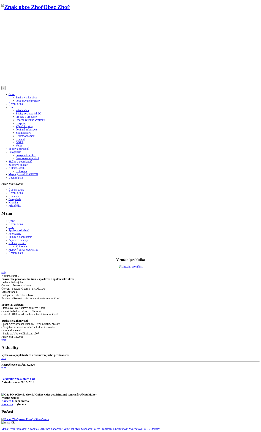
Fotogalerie (15, 151)
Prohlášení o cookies (27, 428)
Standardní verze (90, 428)
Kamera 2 (7, 404)
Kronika (13, 202)
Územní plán (16, 177)
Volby (19, 145)
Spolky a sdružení (19, 148)
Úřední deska (16, 103)
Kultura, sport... (17, 167)
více (3, 358)
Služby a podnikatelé (20, 161)
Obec (12, 94)
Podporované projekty (28, 100)
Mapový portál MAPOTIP (23, 174)
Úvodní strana (16, 189)
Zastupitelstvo (23, 132)
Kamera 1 (7, 400)
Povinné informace (26, 129)
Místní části (15, 205)
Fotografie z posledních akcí (18, 378)
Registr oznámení (25, 135)
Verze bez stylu (71, 428)
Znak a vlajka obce (26, 97)
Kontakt (20, 139)
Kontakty (14, 196)
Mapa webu (8, 428)
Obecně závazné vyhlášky (30, 119)
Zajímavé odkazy (18, 164)
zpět (3, 272)
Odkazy (155, 428)
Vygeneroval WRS (139, 428)
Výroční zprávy (24, 126)
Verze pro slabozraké (51, 428)
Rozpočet (21, 123)
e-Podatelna (22, 110)
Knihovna (21, 171)
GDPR (19, 142)
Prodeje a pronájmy (26, 116)
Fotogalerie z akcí (26, 155)
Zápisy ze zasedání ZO (28, 113)
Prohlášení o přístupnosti (114, 428)
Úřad (11, 107)
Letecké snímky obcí (27, 158)
